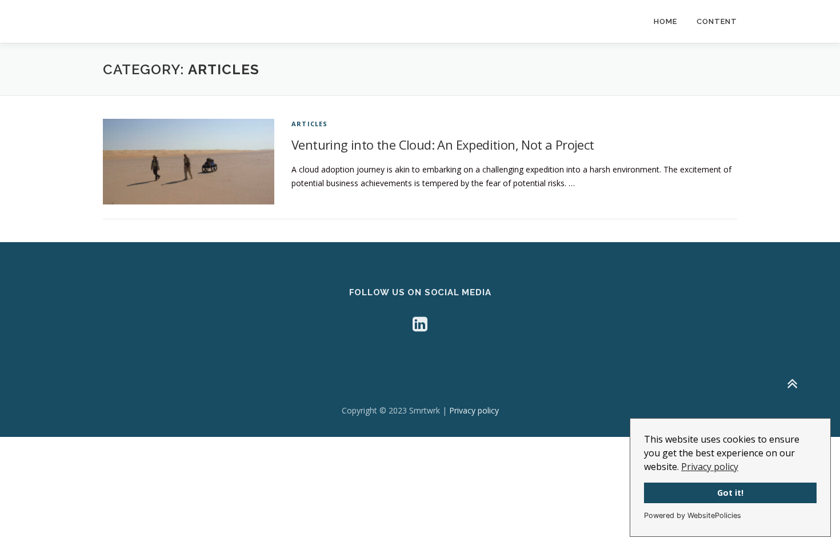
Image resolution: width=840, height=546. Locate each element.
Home (665, 21)
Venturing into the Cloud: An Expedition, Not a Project (442, 144)
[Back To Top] (791, 383)
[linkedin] (420, 323)
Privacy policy (709, 466)
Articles (309, 123)
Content (717, 21)
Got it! (730, 492)
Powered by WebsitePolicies (692, 515)
